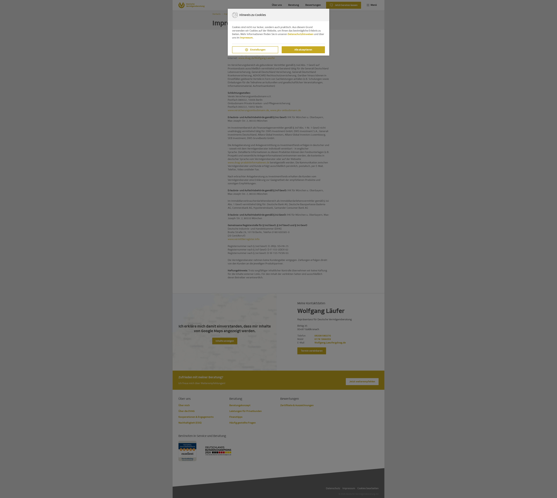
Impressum (246, 37)
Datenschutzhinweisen (300, 34)
